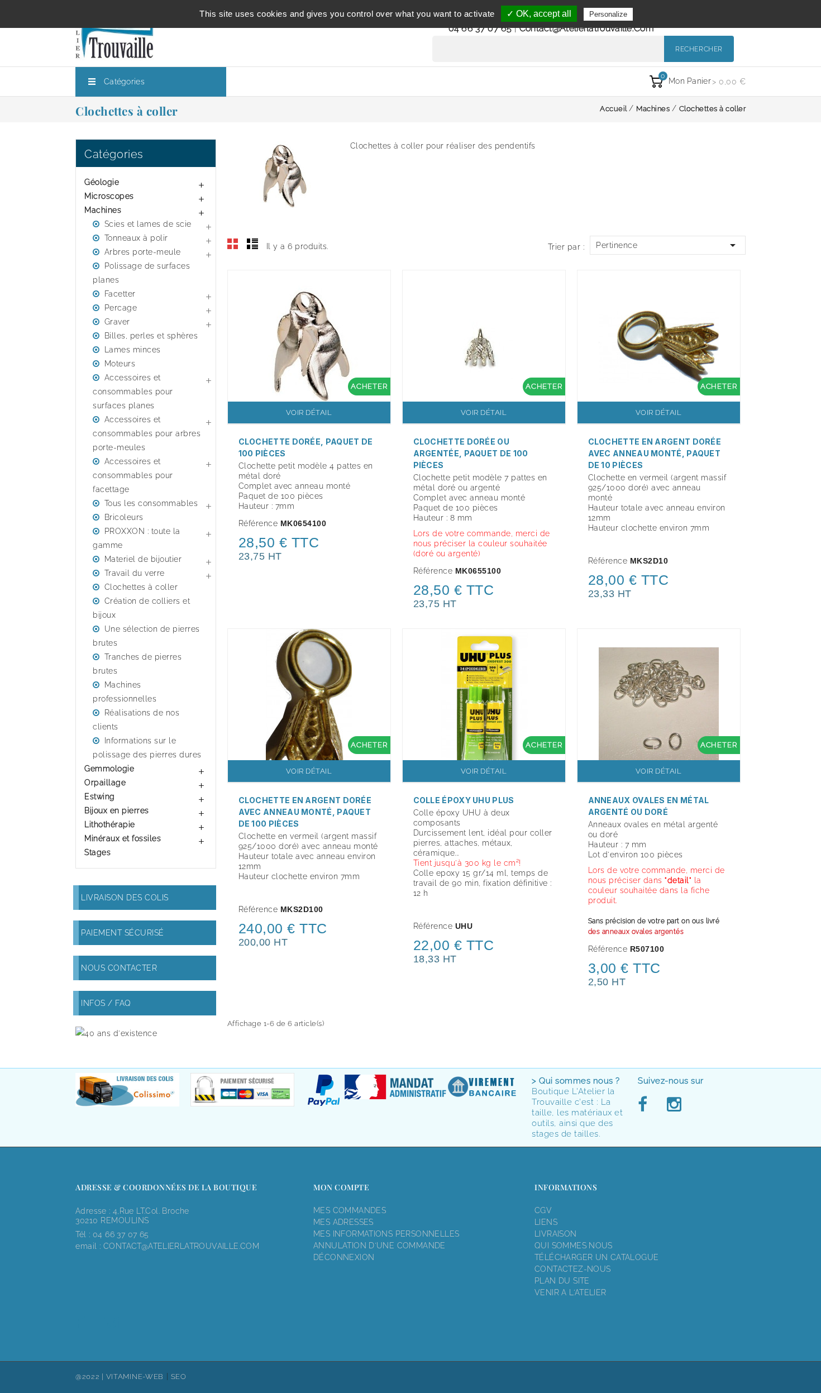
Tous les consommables (151, 503)
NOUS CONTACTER (119, 967)
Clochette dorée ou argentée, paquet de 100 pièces (470, 453)
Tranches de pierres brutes (137, 663)
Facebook (645, 1105)
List (252, 244)
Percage (120, 307)
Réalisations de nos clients (136, 719)
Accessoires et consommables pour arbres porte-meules (147, 433)
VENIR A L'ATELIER (570, 1292)
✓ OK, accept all (539, 13)
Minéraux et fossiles (122, 838)
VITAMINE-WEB (135, 1376)
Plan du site (562, 1280)
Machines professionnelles (124, 691)
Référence (258, 523)
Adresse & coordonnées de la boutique (166, 1187)
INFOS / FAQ (106, 1003)
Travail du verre (134, 573)
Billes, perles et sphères (151, 335)
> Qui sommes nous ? (576, 1081)
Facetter (120, 293)
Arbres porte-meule (142, 251)
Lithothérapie (109, 824)
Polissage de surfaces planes (141, 272)
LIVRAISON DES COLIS (125, 897)
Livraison (555, 1233)
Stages (97, 852)
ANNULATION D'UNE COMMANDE (379, 1245)
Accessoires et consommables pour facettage (133, 475)
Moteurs (120, 363)
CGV (543, 1210)
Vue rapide (376, 286)
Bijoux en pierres (116, 810)
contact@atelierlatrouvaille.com (586, 28)
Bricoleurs (124, 517)
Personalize (608, 14)
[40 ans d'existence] (116, 1033)
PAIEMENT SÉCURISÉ (122, 932)
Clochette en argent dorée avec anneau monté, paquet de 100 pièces (305, 811)
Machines (102, 210)
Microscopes (109, 196)
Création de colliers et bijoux (141, 608)
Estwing (99, 796)
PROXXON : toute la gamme (136, 538)
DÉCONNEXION (343, 1257)
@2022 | (90, 1376)
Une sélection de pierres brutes (146, 635)
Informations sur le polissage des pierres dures (147, 747)
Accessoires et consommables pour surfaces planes (133, 391)
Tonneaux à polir (136, 237)
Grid (232, 244)
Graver (117, 321)
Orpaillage (105, 782)
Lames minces (132, 349)
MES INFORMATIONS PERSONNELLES (386, 1233)
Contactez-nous (572, 1269)
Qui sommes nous (573, 1245)
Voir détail (309, 412)
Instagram (673, 1105)
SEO (179, 1376)
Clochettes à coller (141, 587)
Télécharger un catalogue (596, 1257)
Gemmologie (109, 768)
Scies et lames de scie (148, 224)
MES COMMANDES (349, 1210)
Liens (545, 1222)
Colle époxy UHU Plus (463, 800)
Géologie (101, 182)
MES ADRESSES (343, 1222)
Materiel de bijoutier (143, 559)
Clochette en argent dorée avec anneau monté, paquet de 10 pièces (655, 453)
